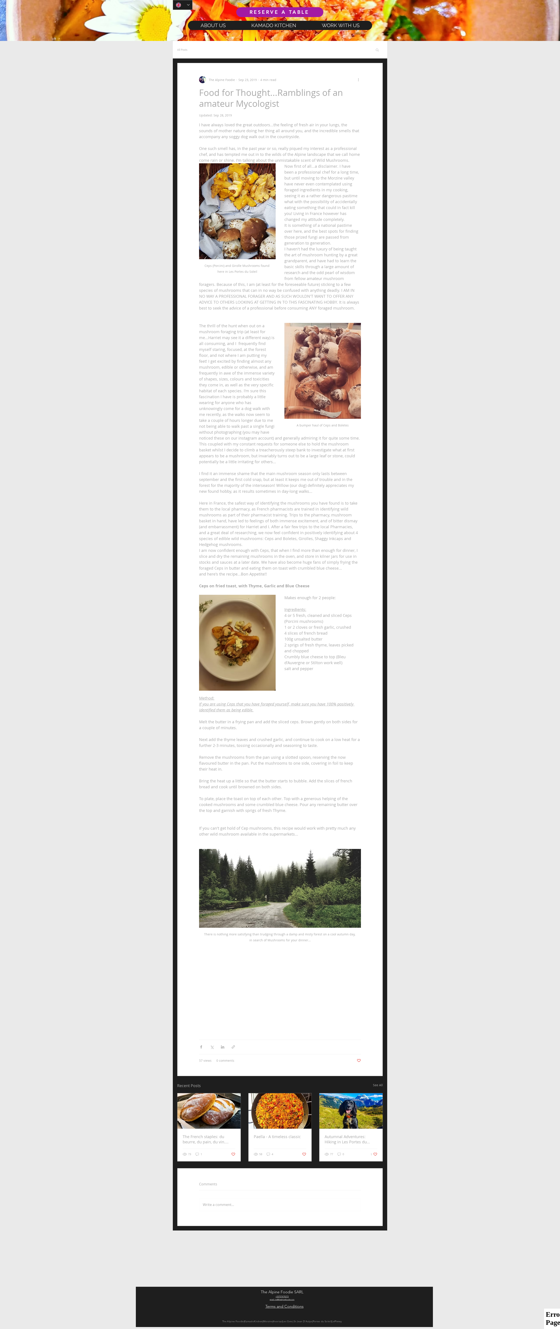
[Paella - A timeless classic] (280, 1111)
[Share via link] (233, 1047)
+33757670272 (282, 1297)
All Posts (182, 49)
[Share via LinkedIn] (222, 1047)
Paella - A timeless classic (277, 1136)
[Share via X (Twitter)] (212, 1047)
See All (378, 1085)
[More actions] (358, 79)
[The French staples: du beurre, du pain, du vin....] (209, 1111)
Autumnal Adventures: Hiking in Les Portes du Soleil (346, 1139)
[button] (377, 49)
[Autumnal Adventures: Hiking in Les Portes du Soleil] (351, 1111)
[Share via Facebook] (201, 1047)
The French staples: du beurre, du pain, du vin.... (206, 1139)
